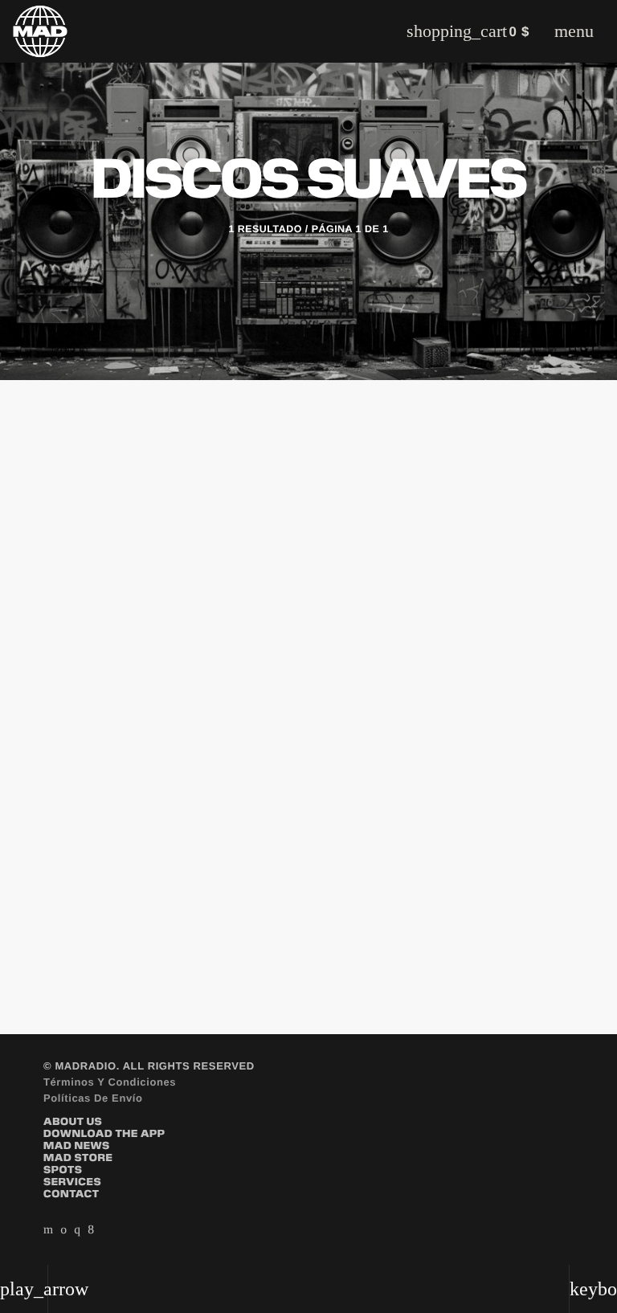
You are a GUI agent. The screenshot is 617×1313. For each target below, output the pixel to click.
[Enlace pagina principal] (40, 31)
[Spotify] (63, 1229)
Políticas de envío (93, 1098)
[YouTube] (48, 1229)
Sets (88, 771)
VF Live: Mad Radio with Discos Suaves (283, 804)
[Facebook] (91, 1229)
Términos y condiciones (109, 1082)
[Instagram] (77, 1229)
